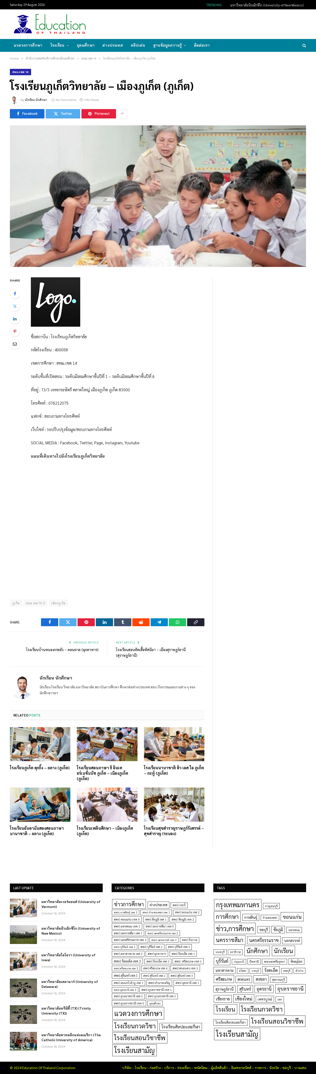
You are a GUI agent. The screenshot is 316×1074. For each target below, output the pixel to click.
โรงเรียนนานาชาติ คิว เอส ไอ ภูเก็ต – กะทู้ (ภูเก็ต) (174, 770)
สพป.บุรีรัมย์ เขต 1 (124, 947)
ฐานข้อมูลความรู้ (167, 45)
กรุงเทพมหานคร (237, 904)
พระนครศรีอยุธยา (274, 961)
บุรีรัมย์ (222, 961)
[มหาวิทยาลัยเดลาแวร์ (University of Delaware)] (23, 988)
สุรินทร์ (245, 989)
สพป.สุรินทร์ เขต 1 (126, 975)
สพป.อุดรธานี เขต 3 (125, 990)
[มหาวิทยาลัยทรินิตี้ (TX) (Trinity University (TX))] (23, 1014)
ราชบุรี (255, 970)
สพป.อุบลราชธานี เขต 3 (162, 996)
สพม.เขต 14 (20, 72)
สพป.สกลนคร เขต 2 (185, 968)
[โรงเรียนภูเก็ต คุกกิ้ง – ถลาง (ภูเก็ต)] (40, 744)
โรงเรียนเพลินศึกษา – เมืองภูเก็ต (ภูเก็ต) (105, 831)
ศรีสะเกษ (224, 979)
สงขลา (261, 979)
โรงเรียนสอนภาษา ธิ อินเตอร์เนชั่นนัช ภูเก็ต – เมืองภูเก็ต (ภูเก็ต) (102, 773)
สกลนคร (243, 979)
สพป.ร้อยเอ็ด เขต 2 (127, 961)
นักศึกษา (257, 951)
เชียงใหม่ (243, 998)
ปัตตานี (254, 961)
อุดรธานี (264, 989)
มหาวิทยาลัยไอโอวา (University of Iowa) (68, 957)
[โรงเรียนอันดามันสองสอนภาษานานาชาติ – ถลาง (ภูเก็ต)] (40, 805)
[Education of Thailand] (50, 24)
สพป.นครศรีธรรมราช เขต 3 (130, 940)
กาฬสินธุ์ (250, 917)
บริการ (169, 1067)
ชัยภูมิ (278, 929)
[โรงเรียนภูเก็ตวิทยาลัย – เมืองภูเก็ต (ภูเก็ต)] (158, 196)
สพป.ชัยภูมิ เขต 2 (183, 919)
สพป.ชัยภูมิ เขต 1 (155, 919)
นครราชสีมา (229, 939)
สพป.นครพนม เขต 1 (127, 926)
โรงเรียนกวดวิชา (135, 1026)
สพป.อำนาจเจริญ (159, 983)
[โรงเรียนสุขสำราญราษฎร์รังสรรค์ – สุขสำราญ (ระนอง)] (174, 805)
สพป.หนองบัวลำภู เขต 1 (128, 983)
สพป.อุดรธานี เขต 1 (187, 983)
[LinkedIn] (15, 319)
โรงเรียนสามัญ (134, 1050)
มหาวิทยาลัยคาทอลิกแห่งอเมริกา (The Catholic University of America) (71, 1037)
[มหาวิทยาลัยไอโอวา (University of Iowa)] (23, 961)
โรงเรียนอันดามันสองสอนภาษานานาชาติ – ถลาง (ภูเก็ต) (37, 831)
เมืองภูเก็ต (58, 603)
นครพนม (294, 930)
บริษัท (126, 1067)
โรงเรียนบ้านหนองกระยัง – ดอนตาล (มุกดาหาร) (62, 649)
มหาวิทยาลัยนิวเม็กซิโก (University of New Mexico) (267, 5)
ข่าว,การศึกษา (235, 928)
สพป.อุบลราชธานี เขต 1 (156, 990)
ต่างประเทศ (112, 45)
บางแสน (300, 1067)
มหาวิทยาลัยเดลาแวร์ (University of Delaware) (69, 984)
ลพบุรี (286, 971)
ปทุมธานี (239, 961)
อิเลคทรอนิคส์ (241, 1067)
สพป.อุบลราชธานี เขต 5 (129, 1003)
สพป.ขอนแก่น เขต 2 (187, 912)
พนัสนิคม (200, 1067)
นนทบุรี (220, 952)
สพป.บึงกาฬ (189, 940)
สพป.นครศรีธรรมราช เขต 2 (162, 933)
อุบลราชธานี (290, 988)
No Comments (66, 100)
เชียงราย (223, 998)
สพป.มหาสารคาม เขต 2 (128, 954)
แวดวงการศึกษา (28, 45)
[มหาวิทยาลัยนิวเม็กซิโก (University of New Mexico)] (23, 934)
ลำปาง (299, 971)
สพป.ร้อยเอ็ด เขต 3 (157, 961)
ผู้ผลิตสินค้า (219, 1067)
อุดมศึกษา (86, 45)
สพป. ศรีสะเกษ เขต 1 (188, 961)
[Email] (15, 344)
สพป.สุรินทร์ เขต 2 (154, 976)
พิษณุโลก (296, 961)
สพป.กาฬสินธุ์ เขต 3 (125, 912)
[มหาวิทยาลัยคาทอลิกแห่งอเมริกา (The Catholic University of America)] (23, 1041)
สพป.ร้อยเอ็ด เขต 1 (183, 954)
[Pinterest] (15, 331)
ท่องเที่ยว (184, 1067)
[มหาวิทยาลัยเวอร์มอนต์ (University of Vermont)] (23, 908)
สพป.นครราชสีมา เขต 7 (128, 933)
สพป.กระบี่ (179, 905)
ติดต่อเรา (202, 45)
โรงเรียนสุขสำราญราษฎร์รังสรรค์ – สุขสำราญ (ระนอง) (174, 831)
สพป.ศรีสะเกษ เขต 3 (126, 968)
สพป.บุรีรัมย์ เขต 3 (179, 947)
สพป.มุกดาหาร (157, 954)
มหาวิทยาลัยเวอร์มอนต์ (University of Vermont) (70, 904)
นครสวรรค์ (292, 940)
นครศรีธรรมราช (264, 940)
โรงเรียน (57, 45)
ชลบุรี (263, 929)
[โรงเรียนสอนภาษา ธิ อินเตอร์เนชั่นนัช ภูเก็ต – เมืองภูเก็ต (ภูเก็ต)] (107, 744)
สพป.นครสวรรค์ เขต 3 (164, 940)
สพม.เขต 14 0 (35, 603)
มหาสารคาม (225, 970)
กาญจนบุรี (271, 906)
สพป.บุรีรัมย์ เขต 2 (151, 947)
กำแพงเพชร (270, 918)
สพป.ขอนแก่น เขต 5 (127, 919)
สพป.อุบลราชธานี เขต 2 (128, 996)
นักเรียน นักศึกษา (36, 100)
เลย (279, 999)
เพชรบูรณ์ (265, 999)
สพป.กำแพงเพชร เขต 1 (156, 912)
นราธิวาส (235, 952)
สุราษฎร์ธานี (225, 989)
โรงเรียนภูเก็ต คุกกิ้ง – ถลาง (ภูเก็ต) (40, 767)
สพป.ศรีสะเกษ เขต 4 (155, 968)
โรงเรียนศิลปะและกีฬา (180, 1026)
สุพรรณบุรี (278, 979)
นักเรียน (283, 951)
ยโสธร (242, 971)
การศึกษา (227, 916)
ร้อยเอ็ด (271, 970)
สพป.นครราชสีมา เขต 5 (160, 926)
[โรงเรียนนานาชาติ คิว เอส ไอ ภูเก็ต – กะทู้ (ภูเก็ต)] (174, 744)
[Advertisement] (216, 24)
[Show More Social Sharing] (122, 113)
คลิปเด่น (138, 45)
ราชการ (260, 1067)
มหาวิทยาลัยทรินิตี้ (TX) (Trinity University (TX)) (66, 1010)
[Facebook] (15, 294)
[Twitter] (15, 306)
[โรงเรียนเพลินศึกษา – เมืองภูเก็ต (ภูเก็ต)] (107, 805)
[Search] (303, 45)
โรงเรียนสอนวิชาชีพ (139, 1038)
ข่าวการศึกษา (129, 903)
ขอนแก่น (292, 916)
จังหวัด (274, 1067)
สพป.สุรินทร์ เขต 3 (182, 976)
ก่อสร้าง (155, 1067)
